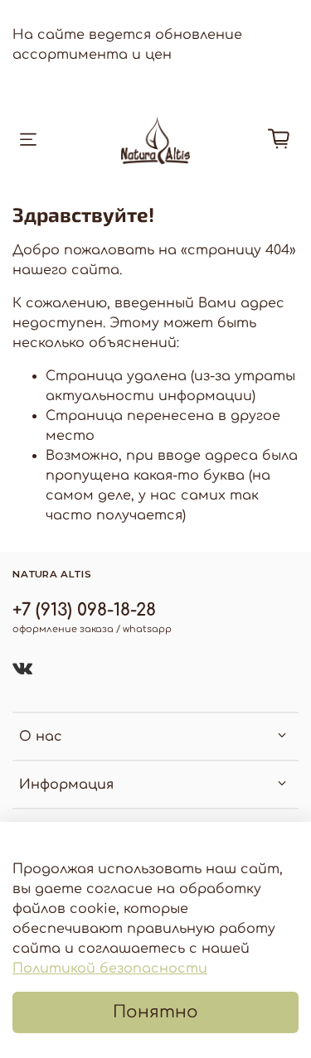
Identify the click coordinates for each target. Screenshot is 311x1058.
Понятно (155, 1012)
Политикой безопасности (109, 968)
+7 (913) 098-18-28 (84, 610)
